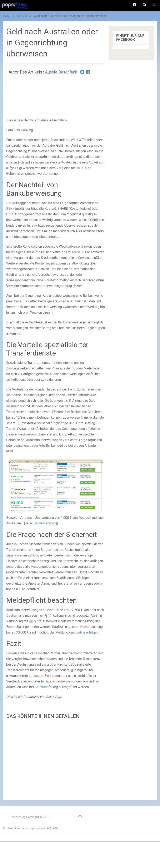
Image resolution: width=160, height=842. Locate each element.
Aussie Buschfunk (61, 72)
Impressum (36, 828)
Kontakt (8, 828)
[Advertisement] (55, 758)
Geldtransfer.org (45, 523)
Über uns (21, 828)
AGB (56, 828)
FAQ (48, 828)
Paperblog (19, 817)
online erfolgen (87, 632)
